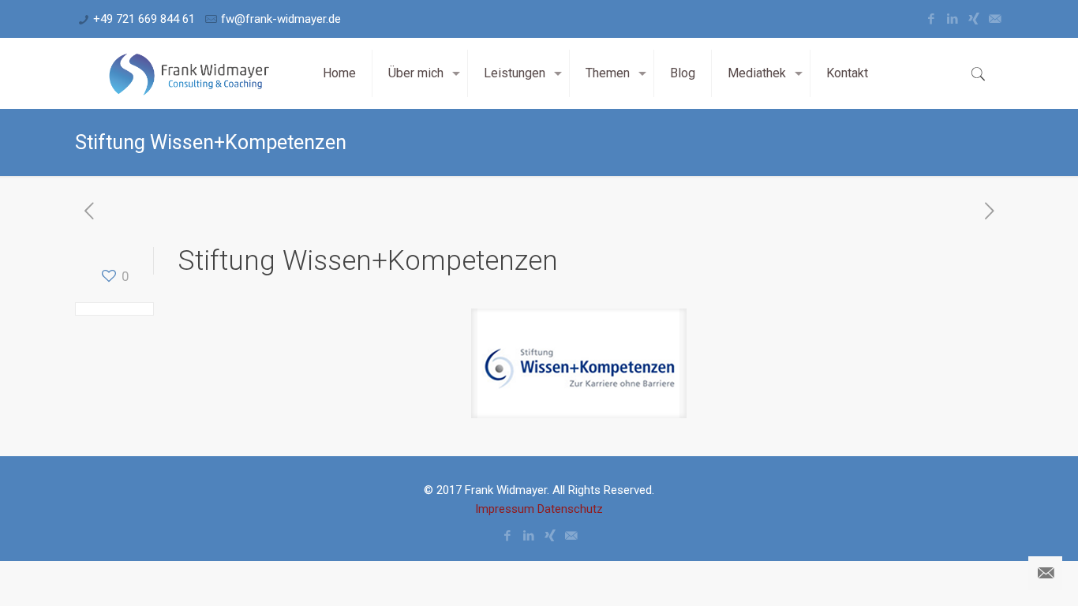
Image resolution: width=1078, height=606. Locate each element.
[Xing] (973, 19)
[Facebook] (931, 19)
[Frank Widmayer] (187, 73)
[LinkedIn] (952, 19)
